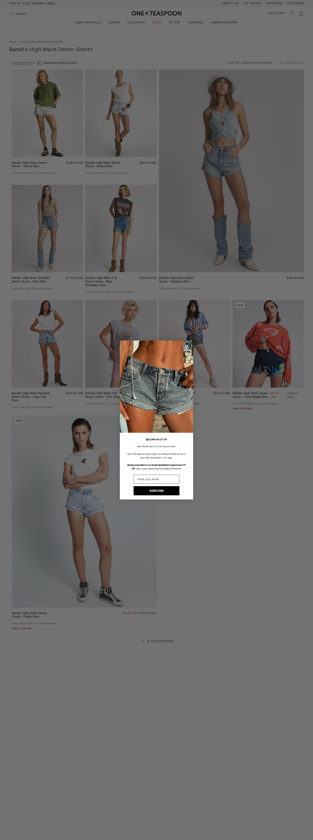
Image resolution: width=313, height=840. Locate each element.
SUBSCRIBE (156, 490)
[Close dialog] (187, 346)
